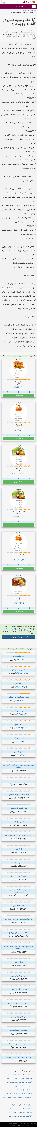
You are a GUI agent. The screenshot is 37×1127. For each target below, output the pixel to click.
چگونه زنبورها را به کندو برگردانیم (22, 1086)
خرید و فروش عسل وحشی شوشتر (18, 1057)
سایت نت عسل (7, 1123)
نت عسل (33, 10)
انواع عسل (18, 849)
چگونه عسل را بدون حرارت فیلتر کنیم (21, 1108)
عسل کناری (18, 724)
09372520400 (18, 387)
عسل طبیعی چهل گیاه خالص (18, 1003)
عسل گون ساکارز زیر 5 (18, 876)
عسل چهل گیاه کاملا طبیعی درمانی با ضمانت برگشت (18, 891)
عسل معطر (18, 862)
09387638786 (18, 473)
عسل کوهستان (18, 656)
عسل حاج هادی (18, 738)
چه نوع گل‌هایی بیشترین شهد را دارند (20, 1112)
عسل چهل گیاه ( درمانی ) (18, 989)
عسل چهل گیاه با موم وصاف (19, 697)
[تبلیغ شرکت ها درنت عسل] (29, 392)
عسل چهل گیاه (18, 821)
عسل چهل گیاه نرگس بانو (18, 1016)
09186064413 (21, 741)
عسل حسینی (18, 751)
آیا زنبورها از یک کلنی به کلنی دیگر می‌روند (19, 1082)
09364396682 (18, 516)
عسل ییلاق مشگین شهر (18, 1030)
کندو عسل (18, 683)
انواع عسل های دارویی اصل (18, 932)
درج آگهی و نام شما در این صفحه (18, 637)
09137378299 (18, 430)
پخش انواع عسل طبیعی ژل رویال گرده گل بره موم (18, 947)
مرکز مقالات (25, 10)
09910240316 (21, 755)
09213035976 (18, 603)
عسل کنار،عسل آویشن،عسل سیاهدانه (18, 835)
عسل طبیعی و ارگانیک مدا (18, 1043)
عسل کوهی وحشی (18, 710)
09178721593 (18, 560)
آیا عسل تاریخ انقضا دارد (24, 1089)
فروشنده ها (19, 6)
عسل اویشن (18, 962)
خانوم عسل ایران (18, 905)
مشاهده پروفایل (18, 395)
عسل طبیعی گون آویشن (18, 808)
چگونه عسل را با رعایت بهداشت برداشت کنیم (18, 1074)
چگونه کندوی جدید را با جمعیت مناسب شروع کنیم (17, 1093)
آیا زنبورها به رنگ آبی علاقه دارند (22, 1105)
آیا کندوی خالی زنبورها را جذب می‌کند (20, 1116)
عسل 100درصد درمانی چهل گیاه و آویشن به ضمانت (18, 766)
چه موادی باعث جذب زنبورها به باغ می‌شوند (18, 1078)
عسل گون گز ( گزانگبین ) (18, 975)
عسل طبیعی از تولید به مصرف (18, 794)
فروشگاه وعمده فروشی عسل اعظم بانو (18, 919)
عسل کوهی (19, 780)
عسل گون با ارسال (18, 669)
